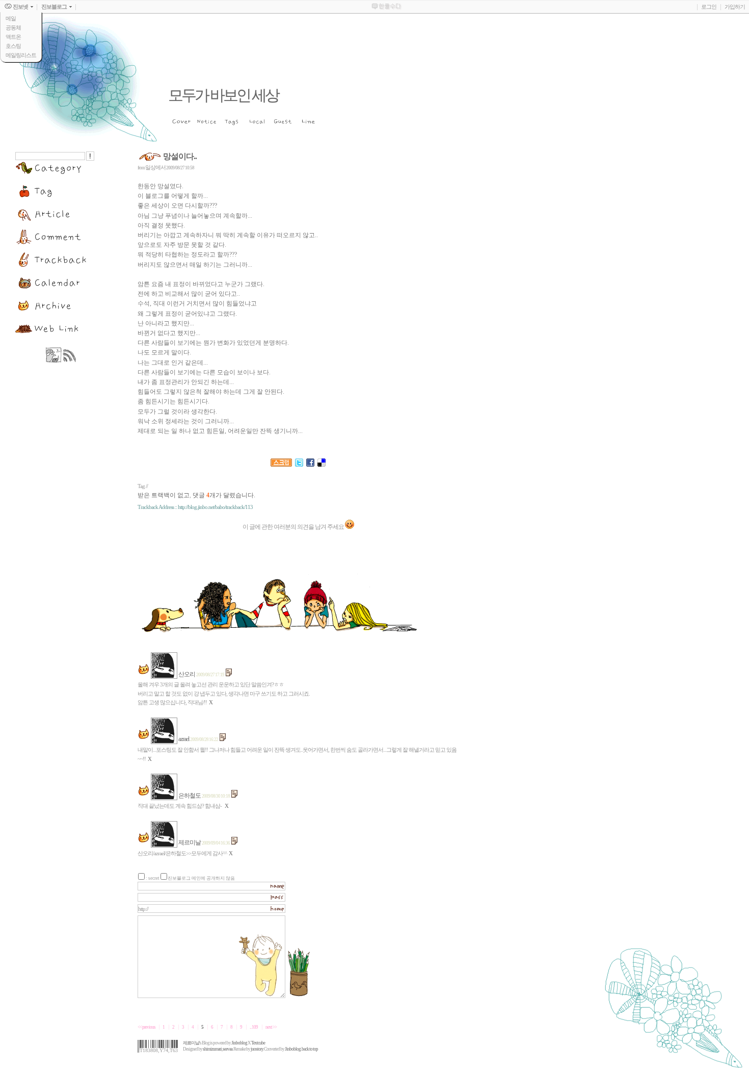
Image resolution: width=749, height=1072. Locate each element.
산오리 (186, 674)
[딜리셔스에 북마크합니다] (321, 469)
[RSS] (69, 361)
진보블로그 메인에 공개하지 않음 (201, 878)
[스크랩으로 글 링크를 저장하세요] (281, 469)
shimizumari (212, 1049)
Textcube (258, 1042)
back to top (310, 1049)
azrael (183, 739)
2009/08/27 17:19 (210, 674)
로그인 (708, 7)
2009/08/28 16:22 (204, 739)
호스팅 (13, 46)
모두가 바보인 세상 (223, 95)
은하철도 (189, 795)
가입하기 (735, 7)
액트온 (13, 37)
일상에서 (155, 167)
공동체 (13, 27)
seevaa (227, 1049)
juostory (257, 1049)
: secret (153, 878)
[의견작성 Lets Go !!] (349, 526)
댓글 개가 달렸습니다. (224, 495)
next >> (271, 1027)
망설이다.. (180, 156)
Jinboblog (239, 1042)
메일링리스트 (21, 55)
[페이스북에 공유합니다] (310, 469)
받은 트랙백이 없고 (164, 495)
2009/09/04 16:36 (216, 843)
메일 (11, 18)
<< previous (147, 1027)
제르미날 (189, 842)
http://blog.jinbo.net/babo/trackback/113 (215, 507)
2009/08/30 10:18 (216, 796)
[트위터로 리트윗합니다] (299, 469)
